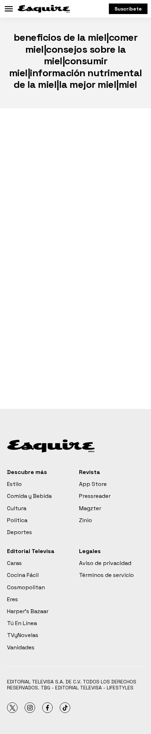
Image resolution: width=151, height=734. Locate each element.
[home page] (44, 9)
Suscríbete (128, 9)
